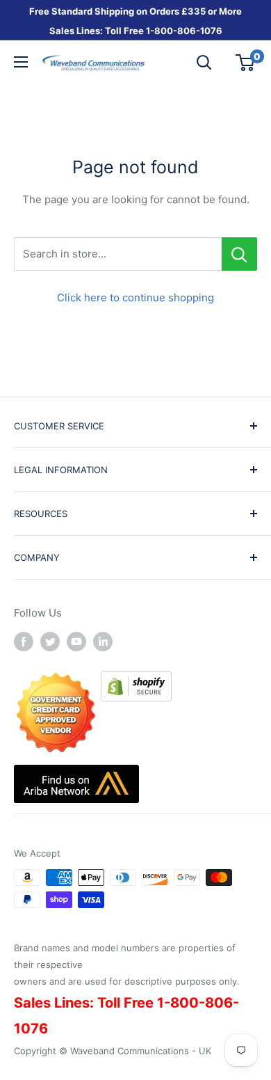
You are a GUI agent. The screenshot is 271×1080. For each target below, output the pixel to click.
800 (163, 30)
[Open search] (204, 62)
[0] (245, 62)
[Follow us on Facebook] (23, 641)
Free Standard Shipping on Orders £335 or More (135, 11)
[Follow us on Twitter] (50, 641)
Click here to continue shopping (135, 297)
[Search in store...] (239, 254)
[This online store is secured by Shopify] (136, 680)
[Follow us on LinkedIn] (103, 641)
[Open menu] (21, 62)
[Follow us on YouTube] (76, 641)
